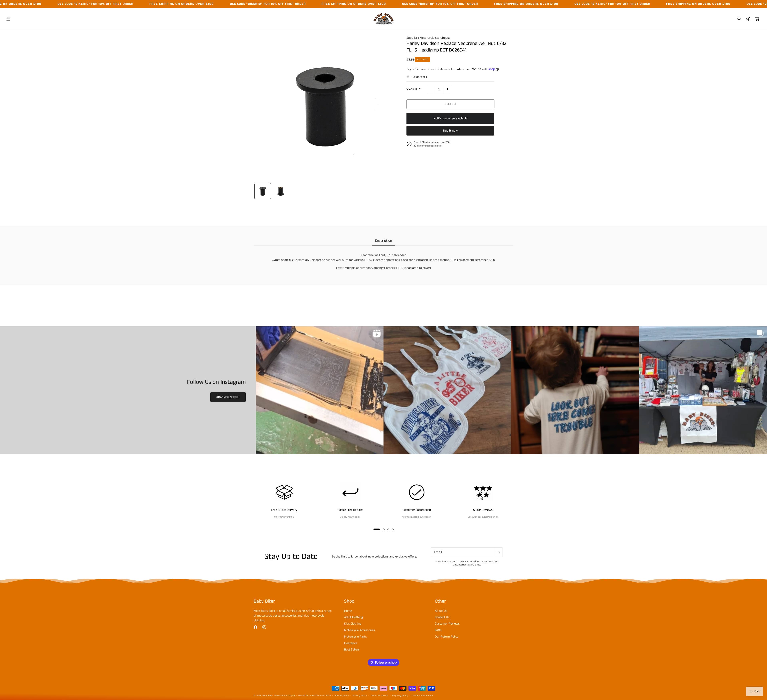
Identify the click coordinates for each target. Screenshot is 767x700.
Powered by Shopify (284, 695)
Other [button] (440, 601)
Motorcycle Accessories (359, 630)
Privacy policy (360, 695)
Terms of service (379, 695)
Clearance (350, 643)
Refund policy (342, 695)
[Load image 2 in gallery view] (281, 191)
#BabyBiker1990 (228, 397)
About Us (441, 611)
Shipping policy (400, 695)
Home (348, 611)
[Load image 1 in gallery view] (263, 191)
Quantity (413, 89)
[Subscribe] (498, 552)
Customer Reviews (447, 623)
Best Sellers (352, 649)
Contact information (422, 695)
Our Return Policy (446, 636)
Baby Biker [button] (264, 601)
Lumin (316, 695)
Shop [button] (349, 601)
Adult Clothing (353, 617)
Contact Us (442, 617)
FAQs (438, 630)
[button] (8, 18)
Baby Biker (267, 695)
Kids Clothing (352, 623)
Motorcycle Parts (355, 636)
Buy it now (450, 130)
